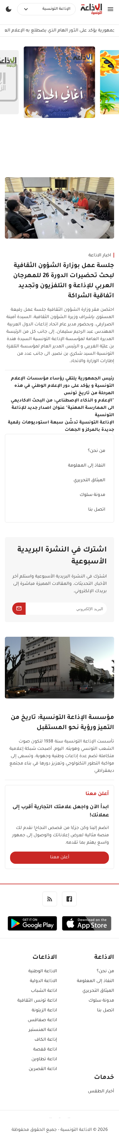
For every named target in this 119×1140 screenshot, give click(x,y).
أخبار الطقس (101, 1091)
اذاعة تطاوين (44, 1059)
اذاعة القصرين (43, 1069)
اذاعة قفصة (45, 1049)
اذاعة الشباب (44, 991)
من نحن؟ (96, 451)
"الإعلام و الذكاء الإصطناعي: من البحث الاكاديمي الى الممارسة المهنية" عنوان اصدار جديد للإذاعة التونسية (62, 408)
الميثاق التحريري (89, 480)
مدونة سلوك (92, 495)
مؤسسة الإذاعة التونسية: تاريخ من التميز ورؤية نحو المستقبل (62, 723)
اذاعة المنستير (43, 1030)
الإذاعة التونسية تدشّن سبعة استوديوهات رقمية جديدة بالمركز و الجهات (61, 426)
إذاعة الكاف (45, 1040)
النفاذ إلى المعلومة (86, 466)
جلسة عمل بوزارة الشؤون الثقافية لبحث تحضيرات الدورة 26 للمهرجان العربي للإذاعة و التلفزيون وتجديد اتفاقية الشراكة (63, 281)
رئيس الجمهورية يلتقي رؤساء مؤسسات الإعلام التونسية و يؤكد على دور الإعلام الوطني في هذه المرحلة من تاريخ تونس (62, 386)
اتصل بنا (96, 510)
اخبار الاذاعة (99, 255)
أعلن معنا (59, 857)
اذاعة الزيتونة (44, 1010)
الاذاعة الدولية (43, 981)
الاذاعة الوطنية (42, 971)
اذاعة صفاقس (42, 1020)
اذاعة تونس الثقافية (37, 1001)
